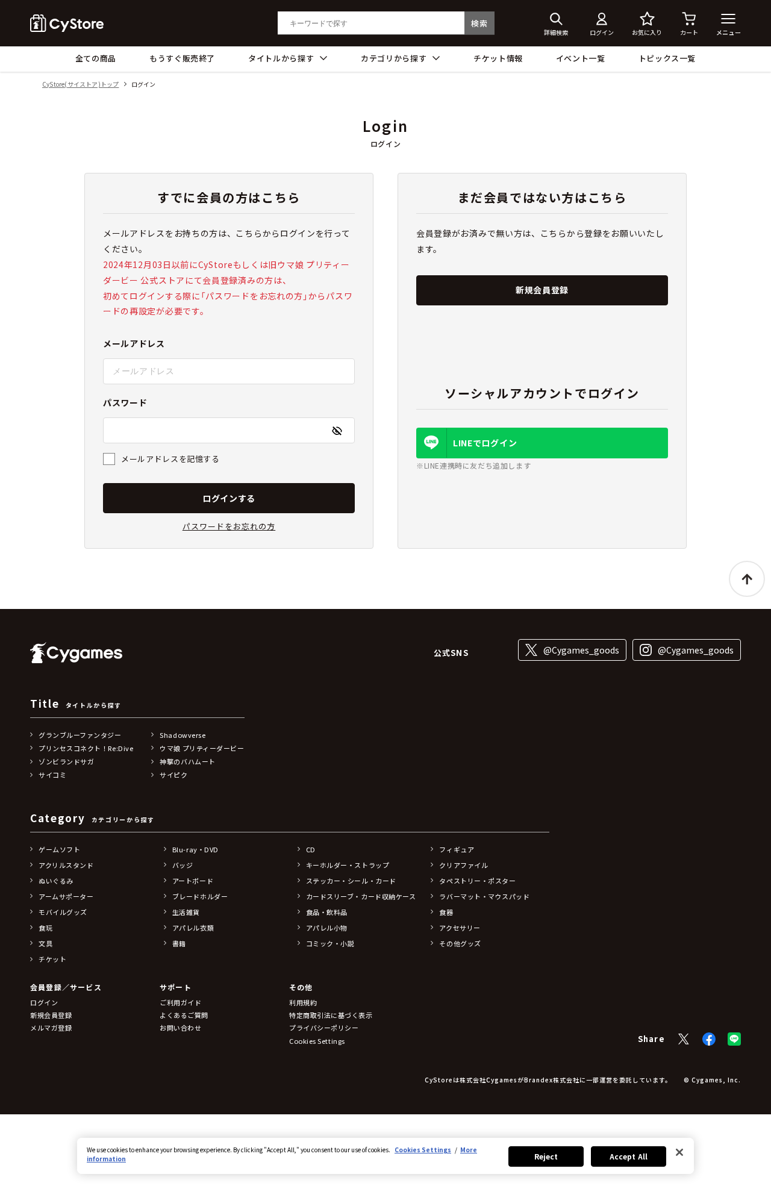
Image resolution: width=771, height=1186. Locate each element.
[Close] (679, 1152)
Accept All (629, 1156)
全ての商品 (95, 58)
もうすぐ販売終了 (182, 58)
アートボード (192, 880)
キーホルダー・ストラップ (348, 865)
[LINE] (734, 1039)
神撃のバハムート (187, 761)
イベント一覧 (580, 58)
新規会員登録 (542, 290)
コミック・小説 (330, 943)
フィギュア (456, 849)
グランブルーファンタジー (80, 735)
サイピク (173, 774)
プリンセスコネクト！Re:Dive (86, 748)
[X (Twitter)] (683, 1039)
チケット (52, 959)
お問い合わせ (180, 1027)
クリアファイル (463, 865)
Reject (546, 1156)
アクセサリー (459, 927)
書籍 (179, 943)
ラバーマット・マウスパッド (484, 896)
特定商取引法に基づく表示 (331, 1015)
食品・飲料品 (327, 912)
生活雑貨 (186, 912)
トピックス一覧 (667, 58)
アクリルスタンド (66, 865)
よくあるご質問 (184, 1015)
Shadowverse (182, 735)
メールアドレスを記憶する (170, 458)
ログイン (44, 1002)
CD (311, 849)
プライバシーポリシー (324, 1027)
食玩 (45, 927)
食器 (446, 912)
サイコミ (52, 774)
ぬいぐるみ (56, 880)
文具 (45, 943)
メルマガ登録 (51, 1027)
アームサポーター (66, 896)
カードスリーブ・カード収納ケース (361, 896)
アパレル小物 (327, 927)
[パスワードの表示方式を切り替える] (337, 431)
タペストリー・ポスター (477, 880)
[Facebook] (709, 1039)
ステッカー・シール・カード (351, 880)
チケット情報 (498, 58)
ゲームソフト (59, 849)
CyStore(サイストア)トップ (80, 85)
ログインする (228, 498)
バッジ (182, 865)
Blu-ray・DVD (195, 849)
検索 (479, 23)
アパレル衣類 (193, 927)
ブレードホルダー (200, 896)
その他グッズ (460, 943)
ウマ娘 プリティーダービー (202, 748)
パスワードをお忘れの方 (229, 526)
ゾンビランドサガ (66, 761)
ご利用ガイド (180, 1002)
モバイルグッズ (63, 912)
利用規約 (303, 1002)
